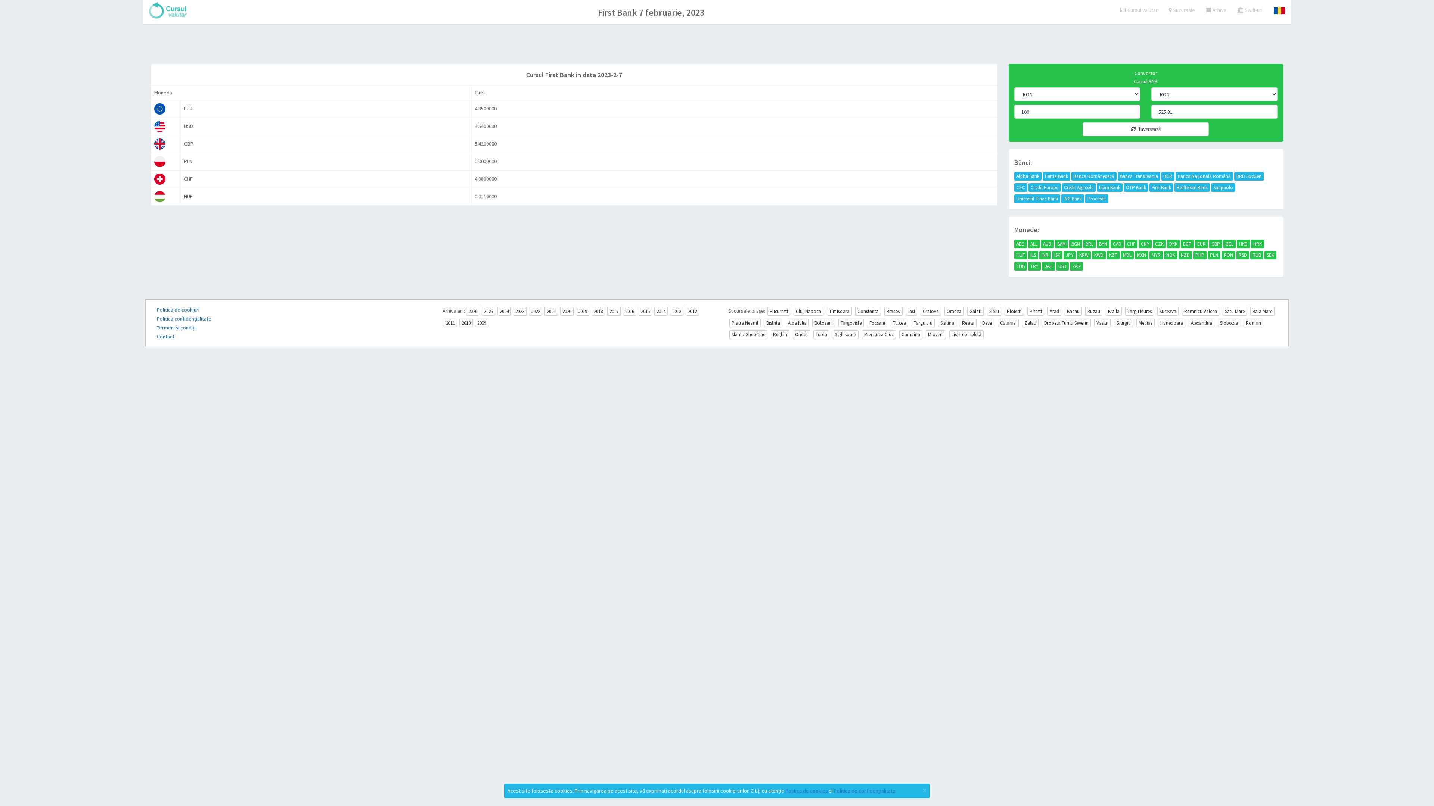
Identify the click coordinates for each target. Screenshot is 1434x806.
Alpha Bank (1027, 176)
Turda (821, 334)
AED (1020, 244)
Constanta (868, 311)
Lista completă (966, 334)
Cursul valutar (1142, 10)
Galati (975, 311)
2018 (598, 311)
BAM (1061, 244)
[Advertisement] (717, 45)
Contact (165, 336)
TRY (1034, 266)
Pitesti (1036, 311)
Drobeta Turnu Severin (1066, 323)
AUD (1047, 244)
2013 (676, 311)
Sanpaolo (1223, 187)
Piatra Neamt (745, 323)
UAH (1048, 266)
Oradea (954, 311)
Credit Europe (1044, 187)
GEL (1229, 244)
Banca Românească (1094, 176)
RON (1228, 255)
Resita (968, 323)
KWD (1099, 255)
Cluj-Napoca (808, 311)
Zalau (1030, 323)
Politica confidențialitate (184, 318)
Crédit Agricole (1078, 187)
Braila (1114, 311)
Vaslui (1102, 323)
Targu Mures (1139, 311)
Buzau (1093, 311)
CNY (1145, 244)
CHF (1131, 244)
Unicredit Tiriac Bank (1037, 199)
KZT (1113, 255)
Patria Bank (1056, 176)
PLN (1214, 255)
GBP (1215, 244)
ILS (1033, 255)
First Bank (1161, 187)
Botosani (823, 323)
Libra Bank (1109, 187)
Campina (910, 334)
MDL (1127, 255)
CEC (1020, 187)
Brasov (893, 311)
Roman (1253, 323)
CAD (1117, 244)
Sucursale (1183, 10)
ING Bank (1073, 199)
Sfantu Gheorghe (748, 334)
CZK (1159, 244)
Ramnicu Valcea (1200, 311)
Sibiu (994, 311)
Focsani (877, 323)
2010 (466, 323)
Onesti (801, 334)
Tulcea (899, 323)
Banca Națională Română (1204, 176)
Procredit (1096, 199)
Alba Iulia (797, 323)
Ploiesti (1014, 311)
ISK (1057, 255)
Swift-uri (1253, 10)
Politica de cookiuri (178, 309)
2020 (566, 311)
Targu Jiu (923, 323)
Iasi (911, 311)
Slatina (947, 323)
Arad (1054, 311)
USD (1062, 266)
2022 (535, 311)
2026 (472, 311)
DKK (1173, 244)
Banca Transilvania (1139, 176)
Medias (1145, 323)
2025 (488, 311)
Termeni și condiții (177, 327)
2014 (661, 311)
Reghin (780, 334)
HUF (1020, 255)
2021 (551, 311)
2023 (519, 311)
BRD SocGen (1248, 176)
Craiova (931, 311)
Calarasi (1008, 323)
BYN (1103, 244)
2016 (629, 311)
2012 (692, 311)
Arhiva (1218, 10)
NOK (1170, 255)
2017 (613, 311)
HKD (1243, 244)
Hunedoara (1171, 323)
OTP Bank (1136, 187)
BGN (1075, 244)
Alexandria (1201, 323)
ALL (1033, 244)
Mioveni (936, 334)
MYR (1156, 255)
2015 (645, 311)
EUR (1201, 244)
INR (1045, 255)
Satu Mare (1235, 311)
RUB (1257, 255)
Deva (987, 323)
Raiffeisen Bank (1192, 187)
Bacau (1073, 311)
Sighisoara (845, 334)
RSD (1243, 255)
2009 (481, 323)
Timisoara (839, 311)
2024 (504, 311)
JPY (1070, 255)
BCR (1168, 176)
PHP (1199, 255)
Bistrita (773, 323)
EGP (1187, 244)
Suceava (1168, 311)
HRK (1257, 244)
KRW (1084, 255)
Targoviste (851, 323)
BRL (1089, 244)
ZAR (1076, 266)
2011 (450, 323)
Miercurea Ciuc (879, 334)
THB (1020, 266)
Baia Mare (1262, 311)
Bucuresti (779, 311)
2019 (582, 311)
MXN (1141, 255)
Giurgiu (1123, 323)
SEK (1270, 255)
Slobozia (1229, 323)
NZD (1185, 255)
